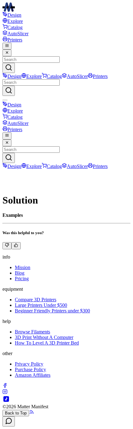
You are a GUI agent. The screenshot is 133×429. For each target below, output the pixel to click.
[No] (6, 245)
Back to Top (16, 413)
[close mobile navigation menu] (6, 52)
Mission (22, 267)
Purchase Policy (30, 369)
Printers (14, 39)
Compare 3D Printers (35, 299)
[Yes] (15, 245)
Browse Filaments (32, 331)
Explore (15, 21)
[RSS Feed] (31, 412)
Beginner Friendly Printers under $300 (52, 310)
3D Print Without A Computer (44, 337)
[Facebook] (4, 386)
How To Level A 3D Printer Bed (47, 342)
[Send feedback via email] (8, 421)
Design (14, 15)
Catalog (15, 27)
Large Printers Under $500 (41, 305)
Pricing (22, 278)
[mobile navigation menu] (6, 46)
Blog (19, 273)
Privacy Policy (29, 364)
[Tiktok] (6, 401)
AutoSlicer (17, 33)
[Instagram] (4, 392)
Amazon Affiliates (32, 375)
